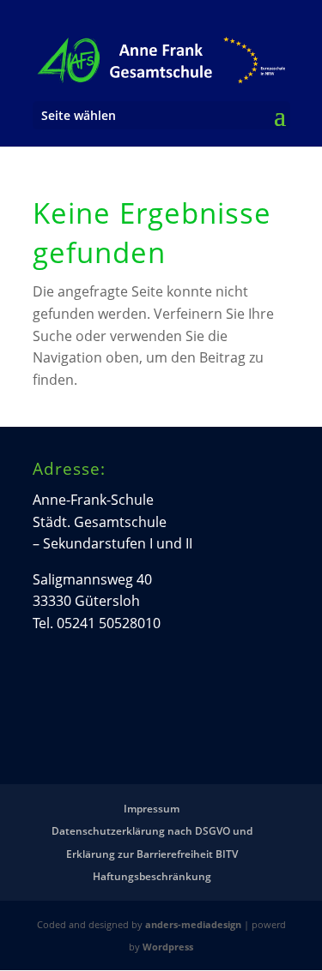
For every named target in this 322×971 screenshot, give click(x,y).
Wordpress (168, 946)
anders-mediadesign (193, 924)
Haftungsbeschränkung (152, 876)
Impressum (151, 808)
